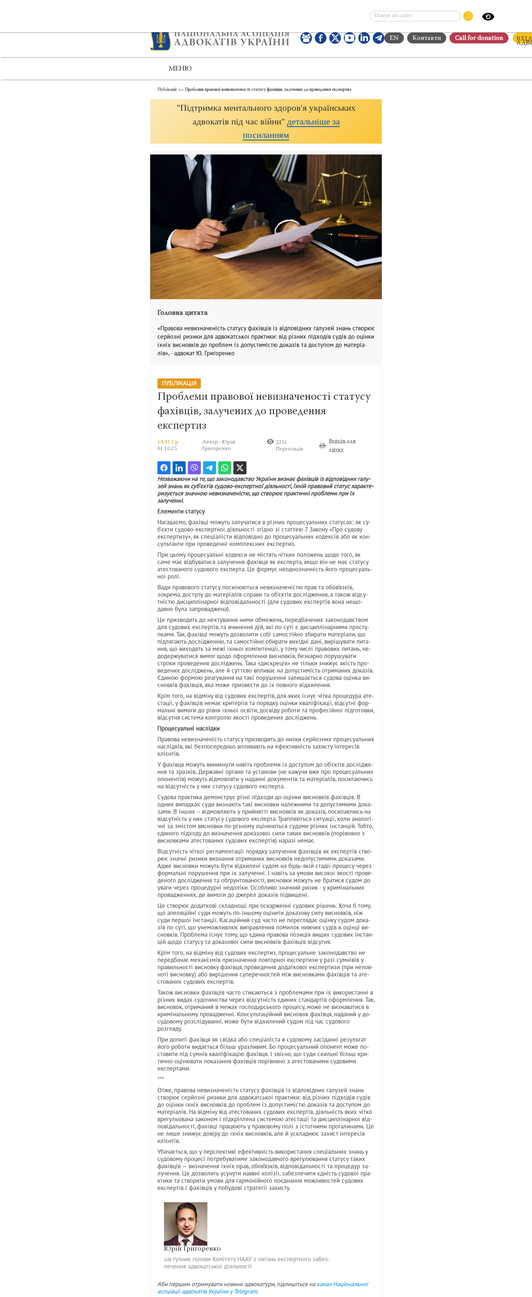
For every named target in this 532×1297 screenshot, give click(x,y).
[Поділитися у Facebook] (163, 467)
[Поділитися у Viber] (194, 467)
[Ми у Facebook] (320, 38)
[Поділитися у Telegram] (209, 467)
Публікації (167, 90)
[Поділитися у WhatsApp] (224, 467)
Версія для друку (342, 445)
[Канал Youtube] (349, 38)
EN (394, 38)
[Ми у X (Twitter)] (335, 38)
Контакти (427, 38)
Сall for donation (479, 38)
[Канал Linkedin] (364, 38)
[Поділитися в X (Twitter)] (239, 467)
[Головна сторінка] (220, 38)
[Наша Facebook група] (306, 38)
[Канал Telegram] (378, 38)
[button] (266, 121)
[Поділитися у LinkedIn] (179, 467)
